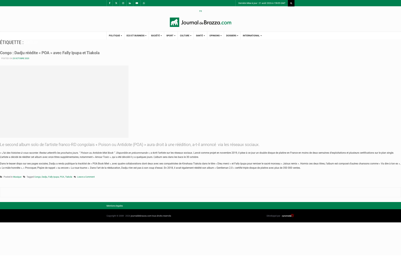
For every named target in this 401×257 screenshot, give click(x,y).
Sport (170, 35)
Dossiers (231, 35)
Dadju (44, 177)
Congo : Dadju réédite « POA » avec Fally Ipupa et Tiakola (49, 52)
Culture (185, 35)
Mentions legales (115, 206)
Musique (17, 177)
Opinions (214, 35)
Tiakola (68, 177)
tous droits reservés (161, 216)
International (251, 35)
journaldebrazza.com (141, 216)
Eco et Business (136, 35)
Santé (199, 35)
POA (62, 177)
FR (200, 11)
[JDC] (200, 22)
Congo (37, 177)
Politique (114, 35)
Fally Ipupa (53, 177)
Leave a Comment (86, 177)
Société (155, 35)
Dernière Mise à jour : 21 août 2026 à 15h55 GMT (261, 3)
